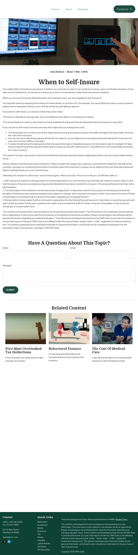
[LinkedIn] (9, 541)
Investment (42, 525)
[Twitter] (4, 541)
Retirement (42, 522)
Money (40, 537)
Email (72, 247)
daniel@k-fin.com (10, 537)
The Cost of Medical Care (108, 350)
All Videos (41, 546)
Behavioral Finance (65, 349)
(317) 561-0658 (15, 522)
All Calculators (43, 549)
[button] (55, 9)
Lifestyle (41, 540)
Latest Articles (43, 543)
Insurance (41, 531)
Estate (40, 528)
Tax (39, 534)
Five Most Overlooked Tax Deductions (23, 350)
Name (5, 247)
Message (7, 265)
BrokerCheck (121, 519)
